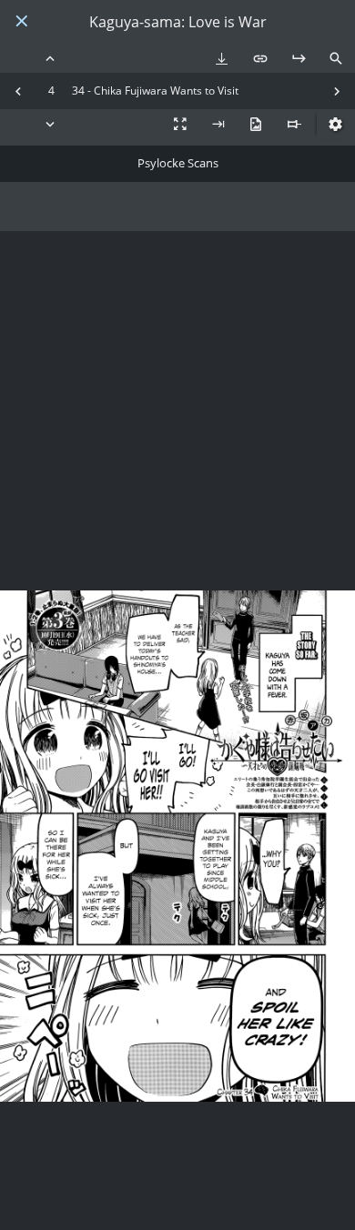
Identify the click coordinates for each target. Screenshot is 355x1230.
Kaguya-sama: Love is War (178, 22)
